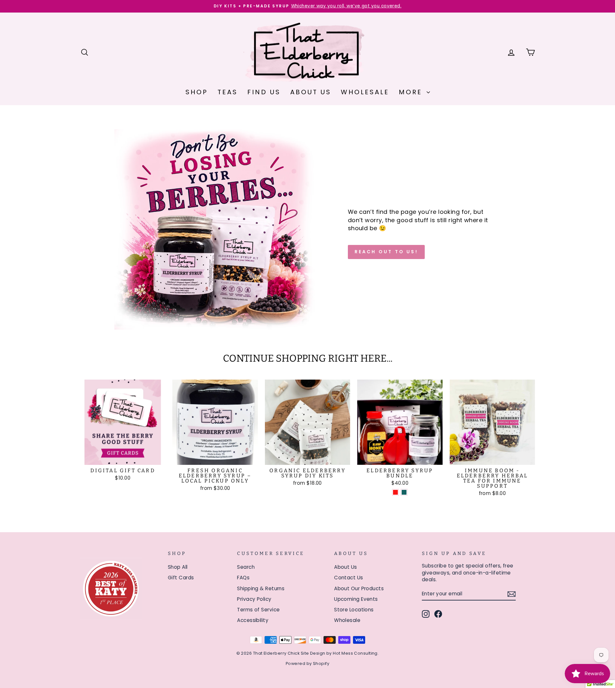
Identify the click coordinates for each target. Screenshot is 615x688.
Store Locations (354, 609)
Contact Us (348, 577)
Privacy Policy (254, 599)
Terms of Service (258, 609)
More (412, 92)
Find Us (264, 92)
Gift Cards (181, 577)
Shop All (178, 567)
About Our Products (359, 588)
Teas (227, 92)
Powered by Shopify (307, 663)
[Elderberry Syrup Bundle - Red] (395, 492)
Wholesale (365, 92)
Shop (196, 92)
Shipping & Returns (260, 588)
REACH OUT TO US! (386, 251)
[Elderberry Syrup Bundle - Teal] (404, 492)
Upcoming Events (356, 599)
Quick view (123, 457)
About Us (310, 92)
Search (246, 567)
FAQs (243, 577)
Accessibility (252, 620)
